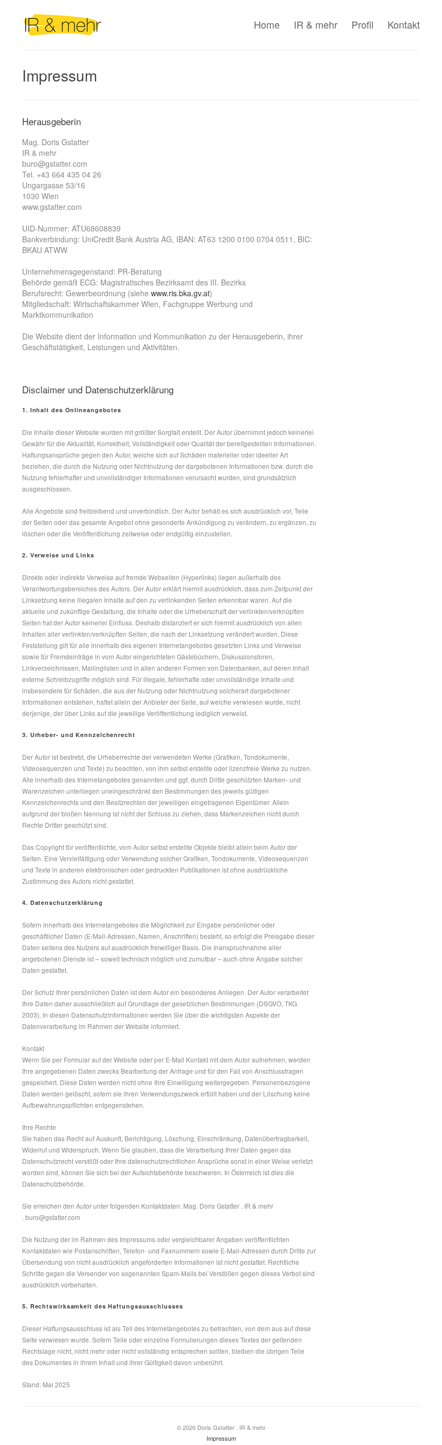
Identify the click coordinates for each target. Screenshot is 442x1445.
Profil (362, 24)
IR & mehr (315, 24)
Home (267, 24)
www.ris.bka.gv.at (180, 293)
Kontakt (404, 24)
